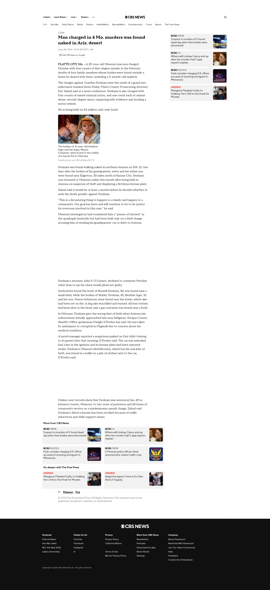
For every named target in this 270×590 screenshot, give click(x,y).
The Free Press (172, 24)
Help (170, 552)
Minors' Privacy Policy (115, 556)
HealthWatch (103, 24)
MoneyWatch (118, 24)
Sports (158, 24)
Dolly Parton (68, 24)
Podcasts (141, 543)
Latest (46, 17)
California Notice (113, 543)
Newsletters (142, 539)
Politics (89, 24)
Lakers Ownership (51, 552)
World (80, 24)
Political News (49, 539)
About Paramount (176, 539)
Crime (149, 24)
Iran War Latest (49, 543)
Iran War (54, 24)
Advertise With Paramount (181, 543)
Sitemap (141, 556)
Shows (84, 17)
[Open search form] (225, 17)
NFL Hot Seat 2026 (51, 548)
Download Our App (146, 548)
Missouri (68, 492)
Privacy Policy (112, 539)
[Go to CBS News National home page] (135, 17)
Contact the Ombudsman (180, 560)
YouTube (78, 539)
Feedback (173, 556)
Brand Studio (143, 552)
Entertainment (135, 24)
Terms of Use (111, 552)
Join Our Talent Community (181, 548)
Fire (77, 492)
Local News (60, 17)
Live (73, 17)
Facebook (78, 543)
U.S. (45, 24)
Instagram (78, 548)
